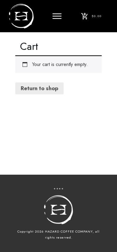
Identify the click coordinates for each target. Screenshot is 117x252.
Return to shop (39, 88)
